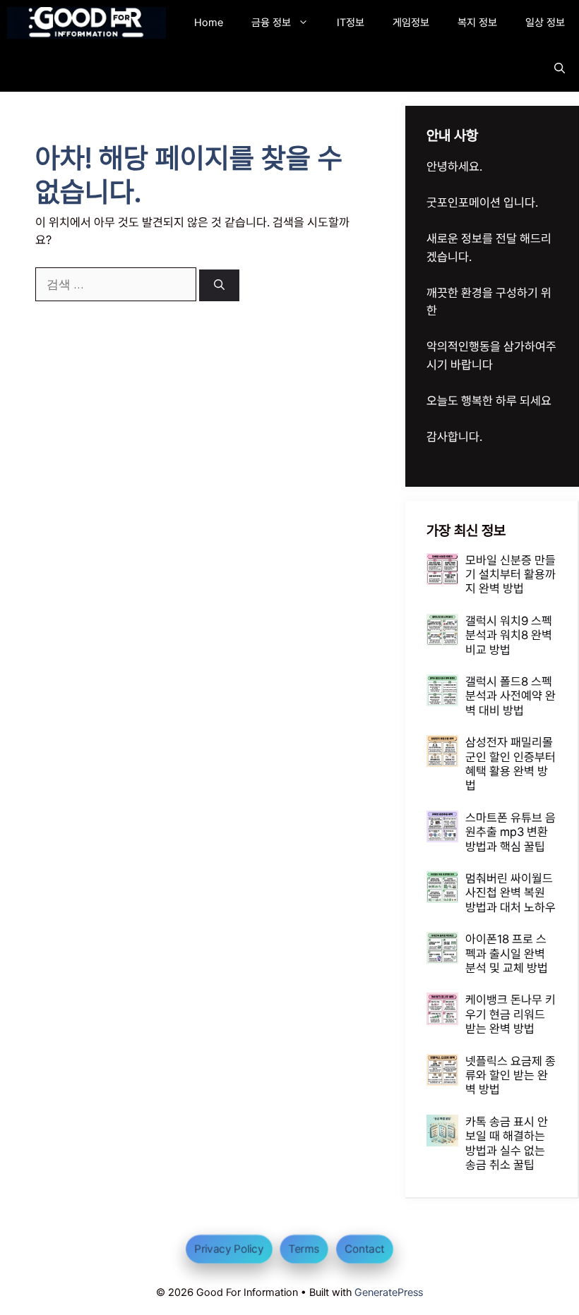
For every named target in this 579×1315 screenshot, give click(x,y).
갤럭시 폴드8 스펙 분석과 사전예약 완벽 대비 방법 (510, 695)
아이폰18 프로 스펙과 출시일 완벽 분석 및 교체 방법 (506, 953)
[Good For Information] (86, 23)
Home (208, 22)
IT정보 (350, 22)
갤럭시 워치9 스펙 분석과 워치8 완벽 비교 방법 (508, 635)
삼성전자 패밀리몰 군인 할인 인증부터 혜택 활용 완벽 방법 (510, 763)
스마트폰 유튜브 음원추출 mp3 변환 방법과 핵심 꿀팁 (510, 832)
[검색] (219, 285)
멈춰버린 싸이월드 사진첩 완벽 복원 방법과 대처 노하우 (510, 892)
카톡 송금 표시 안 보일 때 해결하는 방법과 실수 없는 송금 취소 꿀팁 (506, 1143)
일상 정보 (545, 22)
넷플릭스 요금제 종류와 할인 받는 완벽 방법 (510, 1075)
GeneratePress (388, 1292)
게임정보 (411, 22)
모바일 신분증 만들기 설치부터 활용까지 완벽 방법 (510, 574)
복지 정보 (477, 22)
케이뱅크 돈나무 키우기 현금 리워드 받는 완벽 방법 (510, 1014)
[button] (559, 69)
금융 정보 (271, 22)
